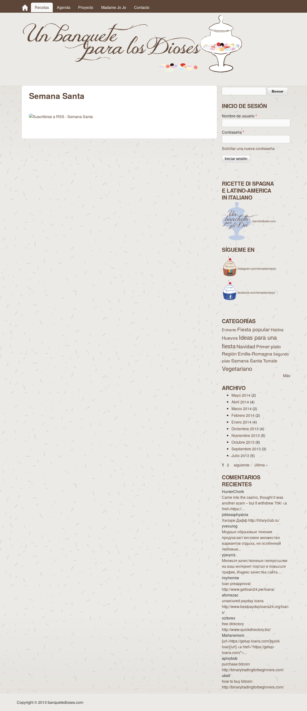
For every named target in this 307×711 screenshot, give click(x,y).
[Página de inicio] (132, 71)
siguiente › (243, 465)
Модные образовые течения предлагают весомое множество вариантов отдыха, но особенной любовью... (251, 540)
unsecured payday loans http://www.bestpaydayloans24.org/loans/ (255, 606)
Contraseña (233, 132)
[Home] (25, 7)
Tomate (270, 361)
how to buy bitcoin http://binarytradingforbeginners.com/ (253, 684)
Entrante (229, 330)
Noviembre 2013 (245, 435)
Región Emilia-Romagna (247, 353)
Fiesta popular (253, 329)
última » (261, 465)
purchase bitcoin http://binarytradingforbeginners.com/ (253, 666)
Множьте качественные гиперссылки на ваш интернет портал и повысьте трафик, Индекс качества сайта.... (254, 566)
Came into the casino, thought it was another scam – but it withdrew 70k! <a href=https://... (254, 502)
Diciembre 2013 (245, 428)
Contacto (141, 7)
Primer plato (268, 346)
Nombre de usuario (239, 116)
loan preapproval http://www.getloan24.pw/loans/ (248, 586)
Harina (277, 330)
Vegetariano (237, 368)
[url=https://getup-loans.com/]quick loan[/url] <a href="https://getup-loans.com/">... (251, 646)
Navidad (245, 346)
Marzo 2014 (241, 408)
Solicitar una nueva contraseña (248, 148)
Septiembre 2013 (246, 449)
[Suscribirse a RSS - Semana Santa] (61, 116)
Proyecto (85, 7)
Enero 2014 (241, 422)
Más (286, 375)
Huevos (230, 337)
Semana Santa (246, 360)
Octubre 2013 (242, 442)
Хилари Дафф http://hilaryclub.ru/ (250, 520)
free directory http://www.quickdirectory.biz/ (246, 626)
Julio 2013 (240, 455)
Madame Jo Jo (113, 7)
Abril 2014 (240, 402)
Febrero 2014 (242, 415)
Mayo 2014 (240, 395)
